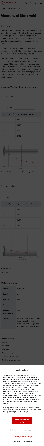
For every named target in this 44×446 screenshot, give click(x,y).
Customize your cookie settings (22, 437)
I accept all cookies (22, 420)
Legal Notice (28, 441)
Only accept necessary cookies (22, 430)
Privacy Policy (16, 441)
